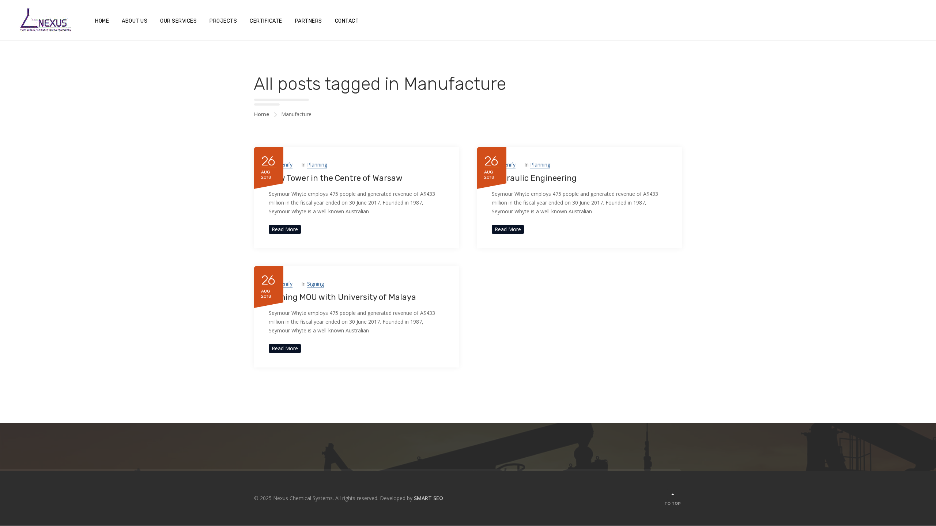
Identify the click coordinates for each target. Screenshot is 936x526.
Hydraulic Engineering (534, 178)
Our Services (178, 21)
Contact (347, 21)
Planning (317, 164)
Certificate (266, 21)
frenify (284, 164)
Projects (223, 21)
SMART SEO (428, 498)
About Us (134, 21)
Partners (308, 21)
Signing (315, 283)
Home (102, 21)
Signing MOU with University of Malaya (342, 297)
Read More (285, 229)
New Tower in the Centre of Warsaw (336, 178)
